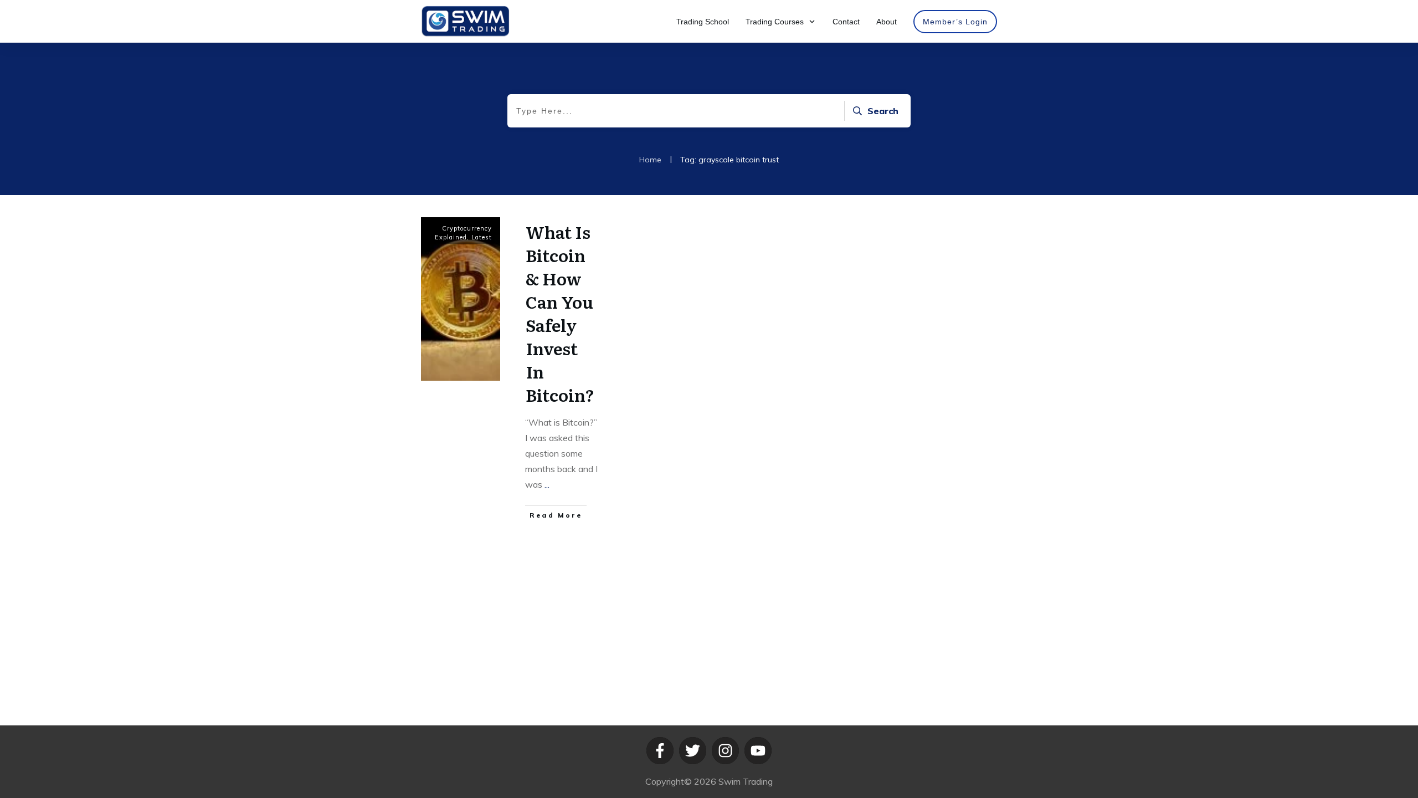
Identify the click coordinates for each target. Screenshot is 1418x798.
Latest (481, 237)
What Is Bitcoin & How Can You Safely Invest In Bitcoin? (560, 313)
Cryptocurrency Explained (463, 232)
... (546, 484)
